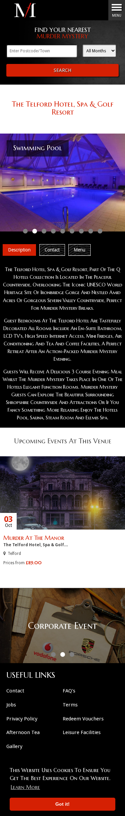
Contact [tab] (52, 249)
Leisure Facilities (82, 732)
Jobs (11, 705)
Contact (15, 691)
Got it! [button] (62, 804)
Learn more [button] (25, 787)
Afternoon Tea (23, 732)
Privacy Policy (21, 719)
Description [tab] (19, 249)
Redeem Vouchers (83, 719)
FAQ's (69, 691)
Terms (70, 705)
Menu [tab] (79, 249)
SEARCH (62, 70)
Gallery (14, 746)
